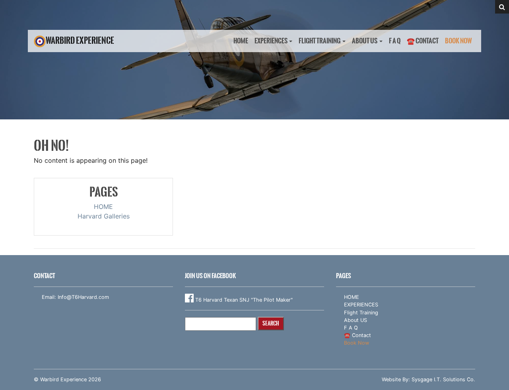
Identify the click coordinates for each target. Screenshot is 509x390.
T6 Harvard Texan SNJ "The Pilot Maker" (243, 300)
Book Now (458, 40)
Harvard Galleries (104, 216)
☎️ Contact (423, 40)
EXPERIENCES (271, 40)
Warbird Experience (80, 40)
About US (364, 40)
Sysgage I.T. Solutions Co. (443, 379)
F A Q (394, 40)
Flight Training (319, 40)
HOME (240, 40)
